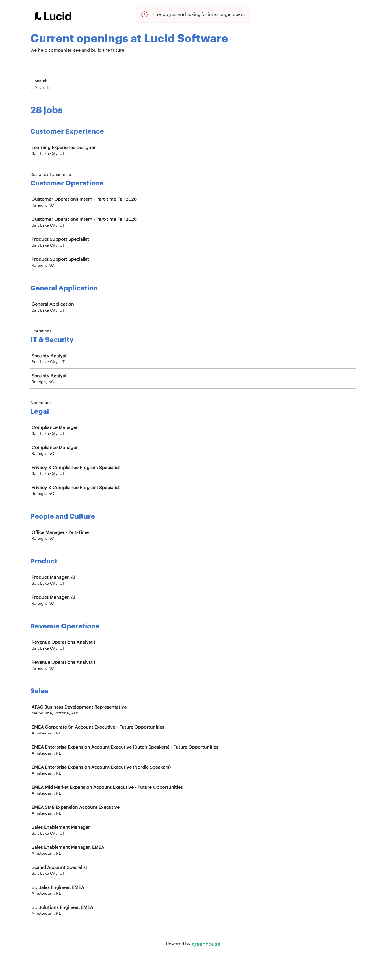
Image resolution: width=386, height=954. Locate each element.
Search (41, 80)
